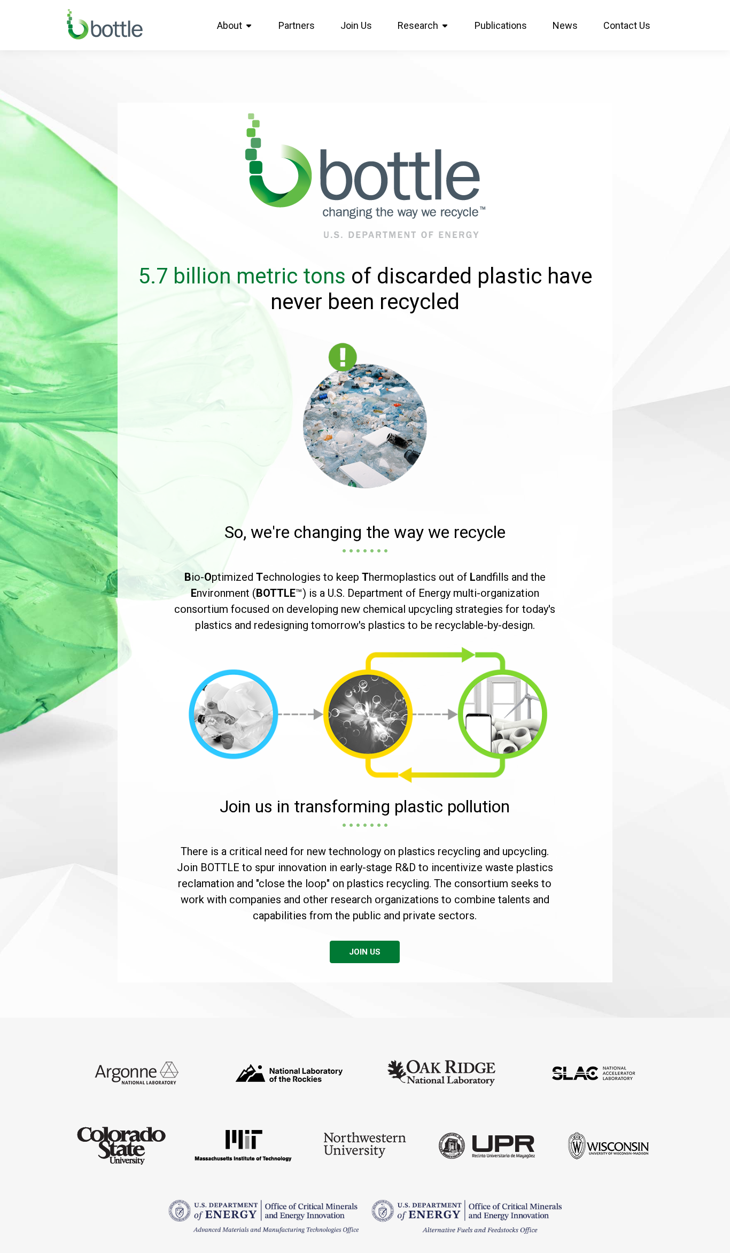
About (229, 25)
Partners (296, 25)
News (565, 25)
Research (418, 25)
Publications (501, 25)
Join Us (356, 25)
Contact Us (626, 25)
